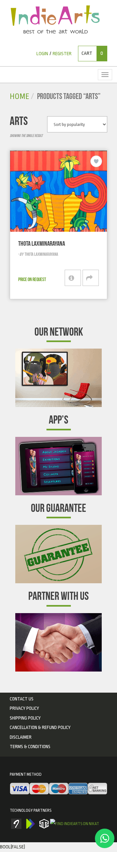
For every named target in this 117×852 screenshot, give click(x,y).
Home (19, 96)
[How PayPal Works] (58, 789)
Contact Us (21, 698)
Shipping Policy (25, 718)
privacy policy (24, 708)
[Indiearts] (55, 19)
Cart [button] (92, 53)
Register (62, 53)
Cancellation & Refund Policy (40, 727)
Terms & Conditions (30, 746)
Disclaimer (21, 737)
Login (42, 53)
